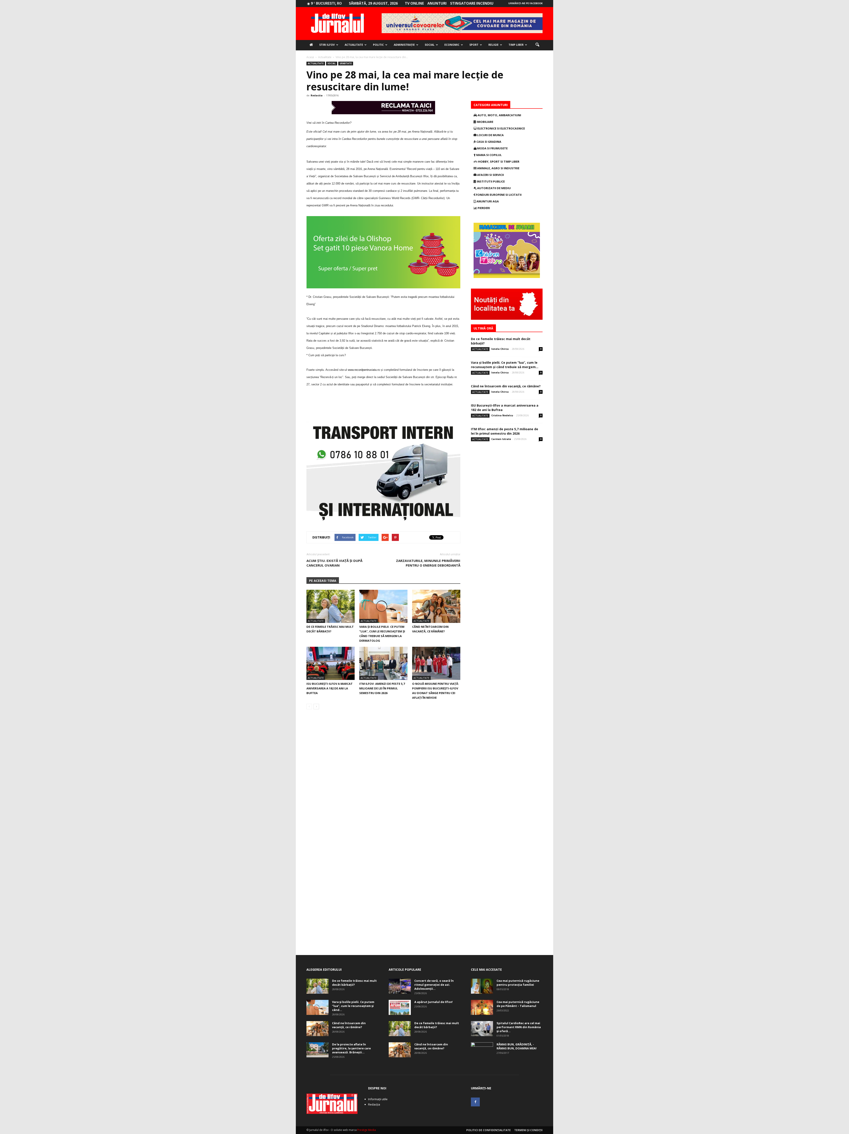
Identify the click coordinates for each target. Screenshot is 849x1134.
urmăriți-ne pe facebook (525, 3)
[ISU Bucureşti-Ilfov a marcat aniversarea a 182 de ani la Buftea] (330, 663)
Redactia (317, 95)
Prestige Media (366, 1130)
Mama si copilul (489, 155)
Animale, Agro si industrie (497, 168)
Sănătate (346, 63)
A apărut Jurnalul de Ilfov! (433, 1002)
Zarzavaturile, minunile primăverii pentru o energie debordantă (428, 562)
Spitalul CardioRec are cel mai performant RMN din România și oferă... (519, 1027)
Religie (493, 45)
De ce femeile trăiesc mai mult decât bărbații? (354, 983)
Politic (378, 45)
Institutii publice (490, 181)
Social (429, 45)
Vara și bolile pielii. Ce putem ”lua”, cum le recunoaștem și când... (353, 1006)
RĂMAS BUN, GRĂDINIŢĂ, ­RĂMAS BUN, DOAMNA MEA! (517, 1046)
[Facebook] (475, 1102)
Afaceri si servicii (490, 175)
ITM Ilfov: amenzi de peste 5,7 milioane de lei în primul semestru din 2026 (382, 688)
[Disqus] (383, 775)
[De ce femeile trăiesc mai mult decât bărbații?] (330, 606)
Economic (451, 45)
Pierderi (483, 208)
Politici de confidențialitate (488, 1130)
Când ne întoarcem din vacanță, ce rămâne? (506, 386)
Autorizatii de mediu (493, 188)
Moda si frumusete (492, 148)
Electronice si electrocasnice (501, 128)
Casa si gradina (488, 142)
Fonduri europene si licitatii (498, 195)
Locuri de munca (490, 135)
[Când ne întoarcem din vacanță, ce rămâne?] (436, 606)
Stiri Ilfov (327, 45)
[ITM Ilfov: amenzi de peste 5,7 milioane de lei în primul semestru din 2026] (383, 663)
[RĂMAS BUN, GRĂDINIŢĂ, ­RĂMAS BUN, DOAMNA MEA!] (482, 1050)
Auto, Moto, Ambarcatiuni (499, 115)
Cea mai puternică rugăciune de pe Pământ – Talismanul (518, 1004)
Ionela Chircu (500, 348)
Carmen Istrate (501, 439)
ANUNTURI (437, 3)
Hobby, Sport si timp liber (498, 162)
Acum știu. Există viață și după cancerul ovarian (334, 562)
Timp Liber (516, 45)
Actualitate (354, 45)
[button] (537, 45)
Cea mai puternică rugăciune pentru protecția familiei (518, 983)
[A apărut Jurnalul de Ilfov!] (400, 1007)
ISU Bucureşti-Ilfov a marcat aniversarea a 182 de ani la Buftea (329, 688)
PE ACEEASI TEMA (322, 580)
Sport (473, 45)
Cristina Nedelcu (502, 415)
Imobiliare (484, 122)
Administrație (404, 45)
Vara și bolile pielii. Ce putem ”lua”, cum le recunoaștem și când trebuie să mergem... (504, 364)
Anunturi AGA (487, 201)
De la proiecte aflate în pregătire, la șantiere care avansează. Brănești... (351, 1048)
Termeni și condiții (528, 1130)
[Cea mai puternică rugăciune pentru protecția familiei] (482, 986)
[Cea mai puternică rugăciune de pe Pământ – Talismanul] (482, 1007)
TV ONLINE (414, 3)
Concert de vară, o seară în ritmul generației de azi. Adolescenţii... (434, 985)
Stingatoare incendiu (471, 3)
